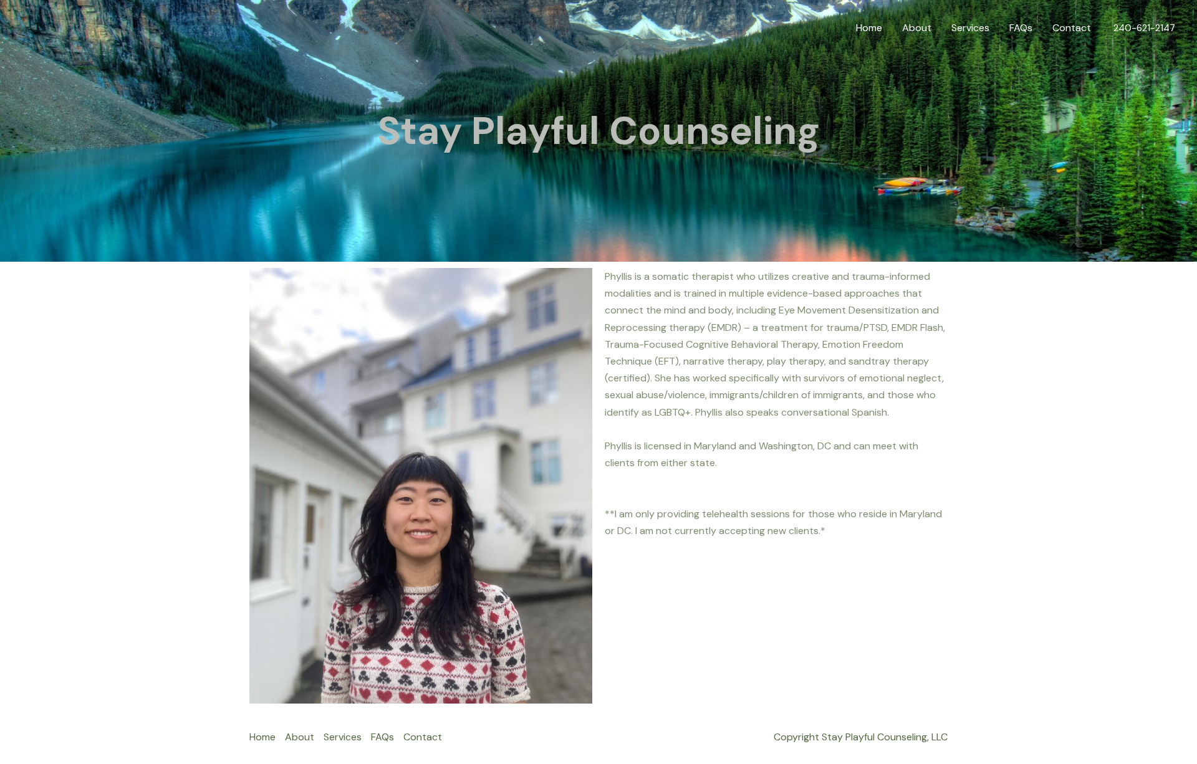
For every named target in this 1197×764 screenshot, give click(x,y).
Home (869, 27)
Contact (1071, 27)
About (916, 27)
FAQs (1020, 27)
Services (970, 27)
